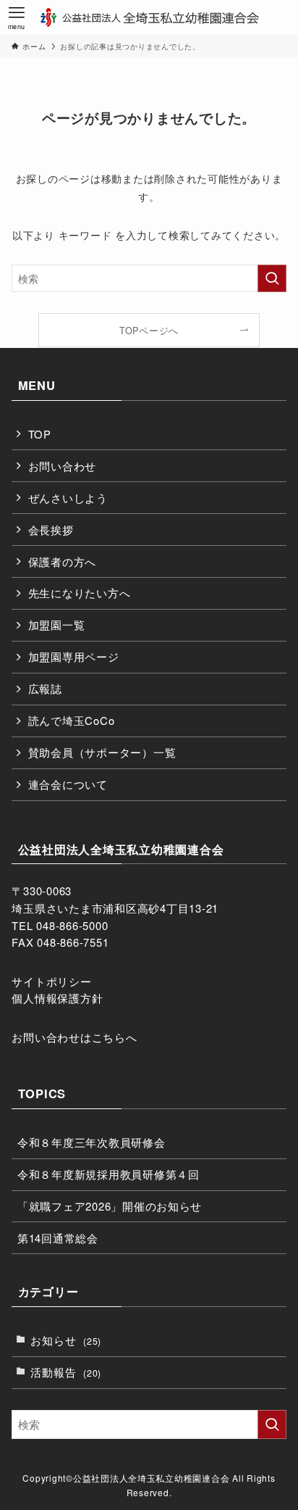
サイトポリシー (51, 981)
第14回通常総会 (57, 1237)
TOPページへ (149, 330)
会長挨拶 (51, 529)
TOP (39, 433)
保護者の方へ (62, 561)
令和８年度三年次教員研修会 (91, 1142)
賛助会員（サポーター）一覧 (102, 752)
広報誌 (45, 688)
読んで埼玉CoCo (71, 720)
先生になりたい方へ (79, 592)
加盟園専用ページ (73, 656)
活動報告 (65, 1372)
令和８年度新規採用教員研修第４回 (108, 1174)
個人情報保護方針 (57, 997)
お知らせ (65, 1340)
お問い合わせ (62, 465)
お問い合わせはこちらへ (74, 1037)
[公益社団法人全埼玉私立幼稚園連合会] (149, 17)
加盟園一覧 (56, 624)
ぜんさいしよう (68, 497)
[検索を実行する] (271, 278)
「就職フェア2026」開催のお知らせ (109, 1206)
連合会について (68, 784)
